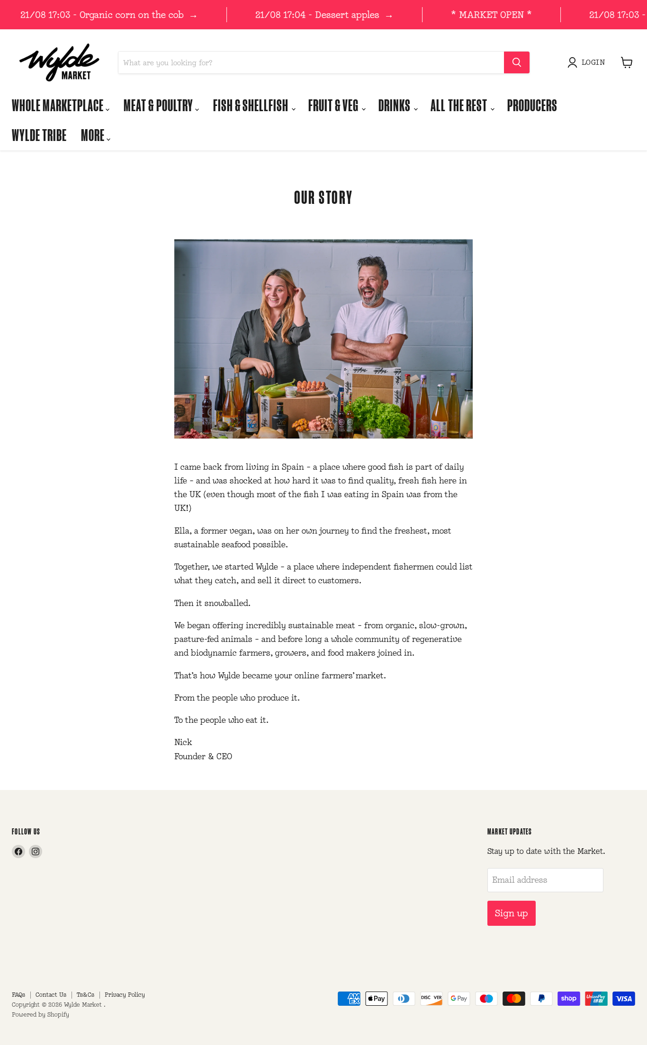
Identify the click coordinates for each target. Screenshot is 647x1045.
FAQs (18, 995)
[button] (588, 62)
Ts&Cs (85, 995)
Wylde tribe (39, 134)
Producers (532, 105)
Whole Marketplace (59, 105)
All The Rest (460, 105)
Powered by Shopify (40, 1014)
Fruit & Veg (334, 105)
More (94, 134)
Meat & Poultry (159, 105)
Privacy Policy (125, 995)
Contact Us (51, 995)
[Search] (517, 62)
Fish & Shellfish (251, 105)
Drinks (395, 105)
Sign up (511, 913)
